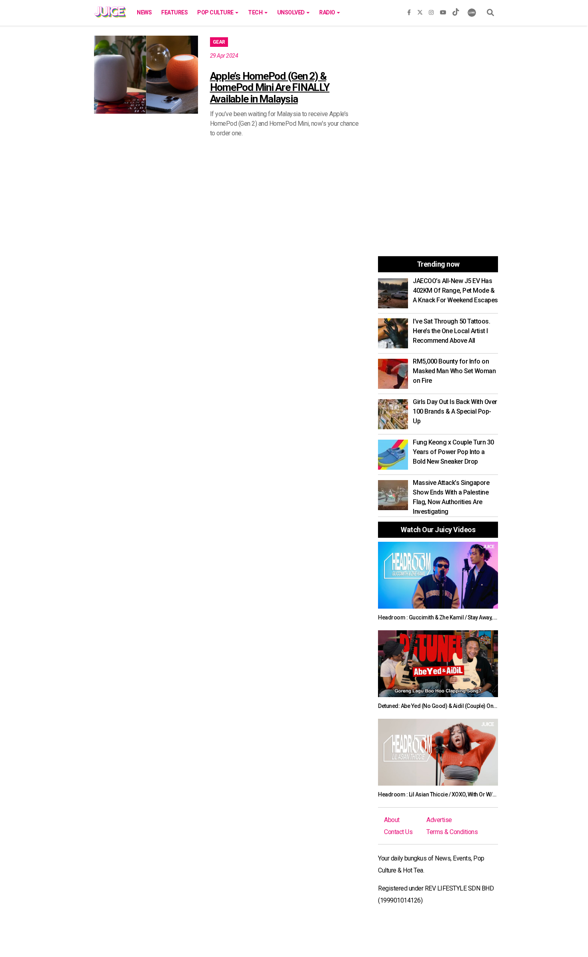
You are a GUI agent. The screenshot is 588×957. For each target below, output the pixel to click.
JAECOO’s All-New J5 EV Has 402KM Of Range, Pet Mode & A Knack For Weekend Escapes (455, 290)
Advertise (439, 820)
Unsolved (291, 12)
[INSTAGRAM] (431, 11)
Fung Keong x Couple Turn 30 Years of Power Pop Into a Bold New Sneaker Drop (453, 451)
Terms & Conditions (452, 832)
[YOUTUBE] (443, 11)
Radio (327, 12)
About (392, 820)
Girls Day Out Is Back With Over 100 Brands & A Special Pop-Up (455, 411)
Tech (256, 12)
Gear (219, 42)
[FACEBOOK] (409, 11)
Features (174, 12)
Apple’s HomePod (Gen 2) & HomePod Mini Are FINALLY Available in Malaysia (270, 87)
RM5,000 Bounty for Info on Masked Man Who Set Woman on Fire (454, 371)
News (144, 12)
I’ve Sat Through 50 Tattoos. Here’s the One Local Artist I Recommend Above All (451, 331)
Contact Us (398, 832)
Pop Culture (215, 12)
